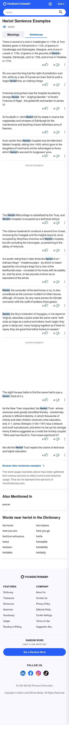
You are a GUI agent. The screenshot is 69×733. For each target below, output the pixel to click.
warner (6, 504)
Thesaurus (8, 598)
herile (39, 536)
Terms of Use (43, 620)
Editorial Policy (43, 609)
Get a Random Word (35, 652)
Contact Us (41, 598)
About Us (40, 592)
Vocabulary (8, 615)
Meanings (13, 34)
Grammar (8, 609)
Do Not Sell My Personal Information (34, 685)
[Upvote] (46, 65)
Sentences (36, 34)
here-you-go (43, 531)
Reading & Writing (12, 626)
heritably (41, 552)
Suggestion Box (44, 626)
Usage (6, 620)
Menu (61, 3)
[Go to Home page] (17, 4)
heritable (7, 552)
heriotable (41, 541)
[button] (50, 3)
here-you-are (9, 531)
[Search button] (60, 12)
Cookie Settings (44, 615)
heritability (42, 547)
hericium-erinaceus (13, 536)
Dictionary (8, 592)
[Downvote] (57, 65)
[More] (65, 65)
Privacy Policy (43, 603)
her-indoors (42, 525)
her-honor (7, 525)
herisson (7, 547)
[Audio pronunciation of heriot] (4, 27)
